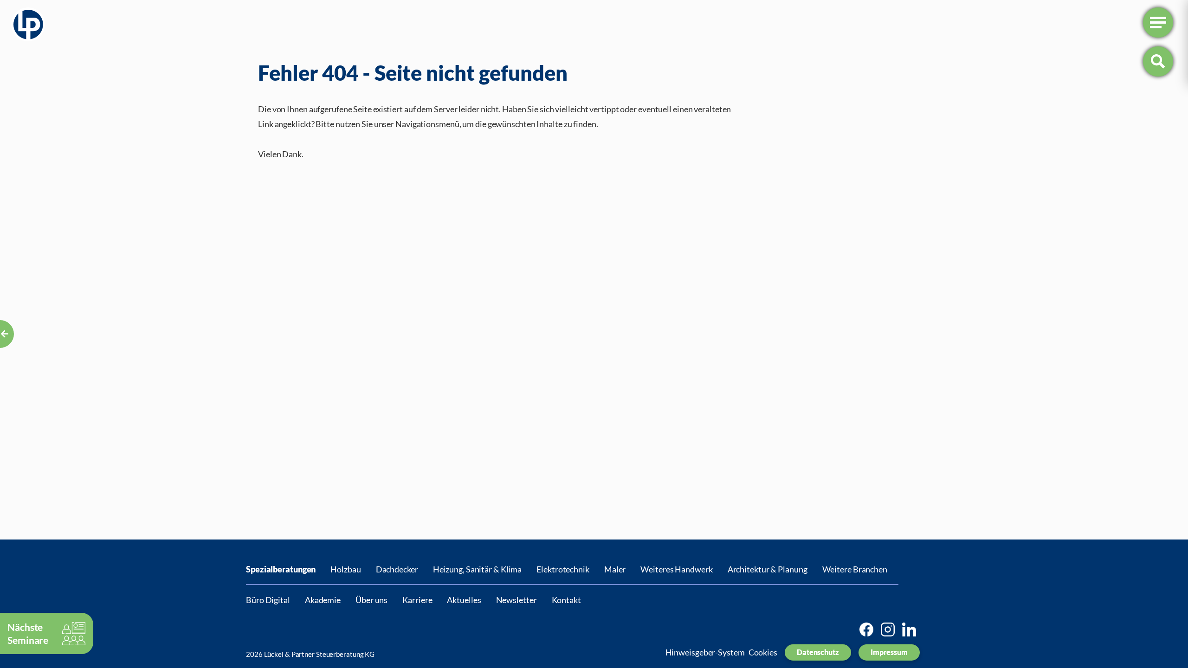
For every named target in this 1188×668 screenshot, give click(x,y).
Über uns (371, 600)
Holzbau (345, 569)
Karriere (417, 600)
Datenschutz (818, 652)
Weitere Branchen (854, 569)
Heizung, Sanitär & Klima (477, 569)
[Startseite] (28, 26)
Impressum (889, 652)
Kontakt (566, 600)
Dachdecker (397, 569)
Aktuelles (464, 600)
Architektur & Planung (767, 569)
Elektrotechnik (562, 569)
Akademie (323, 600)
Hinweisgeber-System (705, 652)
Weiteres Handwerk (676, 569)
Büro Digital (268, 600)
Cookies (763, 652)
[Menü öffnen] (1158, 22)
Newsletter (516, 600)
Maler (615, 569)
